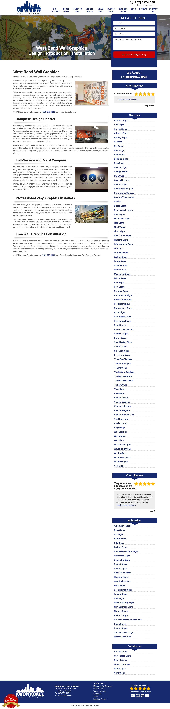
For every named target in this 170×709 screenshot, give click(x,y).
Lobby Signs (120, 261)
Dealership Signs (122, 560)
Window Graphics (122, 457)
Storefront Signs (122, 355)
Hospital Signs (121, 577)
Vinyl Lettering (121, 419)
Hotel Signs (119, 585)
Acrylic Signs (120, 129)
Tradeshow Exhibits (123, 380)
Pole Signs (119, 287)
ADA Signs (119, 125)
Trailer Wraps (120, 385)
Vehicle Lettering (122, 406)
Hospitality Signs (122, 581)
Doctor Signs (120, 568)
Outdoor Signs (77, 10)
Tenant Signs (120, 368)
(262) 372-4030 (144, 2)
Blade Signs (119, 150)
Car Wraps (119, 176)
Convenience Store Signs (126, 551)
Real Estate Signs (122, 316)
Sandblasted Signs (123, 342)
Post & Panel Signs (123, 295)
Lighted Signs (120, 257)
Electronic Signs (122, 218)
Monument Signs (122, 274)
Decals (117, 201)
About (95, 696)
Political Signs (121, 615)
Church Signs (120, 184)
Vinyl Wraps (119, 427)
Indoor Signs (66, 10)
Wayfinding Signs (122, 449)
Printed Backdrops (123, 299)
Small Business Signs (124, 632)
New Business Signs (123, 607)
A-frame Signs (121, 120)
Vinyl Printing (120, 423)
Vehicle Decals (121, 397)
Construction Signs (123, 188)
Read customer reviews (127, 100)
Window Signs (121, 461)
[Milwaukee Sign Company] (30, 691)
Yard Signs (119, 466)
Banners (118, 142)
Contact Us (153, 10)
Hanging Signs (121, 240)
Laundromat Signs (123, 590)
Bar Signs (118, 146)
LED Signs (119, 248)
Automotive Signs (122, 526)
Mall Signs (119, 598)
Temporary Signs (122, 363)
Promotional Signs (123, 308)
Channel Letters (121, 180)
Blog (133, 9)
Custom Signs (111, 10)
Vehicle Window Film (124, 414)
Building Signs (121, 159)
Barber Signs (120, 538)
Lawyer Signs (120, 594)
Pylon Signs (119, 312)
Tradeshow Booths (123, 376)
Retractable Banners (124, 329)
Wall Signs (119, 440)
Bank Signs (119, 530)
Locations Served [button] (99, 699)
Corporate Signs (122, 555)
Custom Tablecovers (124, 197)
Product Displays (122, 304)
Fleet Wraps (119, 227)
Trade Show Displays (124, 372)
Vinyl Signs (100, 10)
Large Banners (121, 252)
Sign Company (55, 10)
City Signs (119, 543)
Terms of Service (99, 691)
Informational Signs (123, 244)
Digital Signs (120, 206)
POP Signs (119, 282)
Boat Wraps (119, 154)
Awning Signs (120, 137)
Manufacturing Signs (124, 602)
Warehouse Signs (122, 444)
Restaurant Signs (122, 321)
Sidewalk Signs (121, 351)
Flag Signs (119, 223)
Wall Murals (119, 436)
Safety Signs (120, 338)
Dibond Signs (120, 660)
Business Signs (123, 10)
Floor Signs (119, 231)
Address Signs (121, 133)
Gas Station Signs (122, 235)
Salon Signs (120, 624)
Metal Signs (120, 269)
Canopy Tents (120, 171)
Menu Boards (120, 265)
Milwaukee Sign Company (102, 686)
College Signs (120, 547)
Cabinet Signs (120, 167)
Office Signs (120, 278)
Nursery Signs (121, 611)
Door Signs (119, 214)
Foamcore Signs (122, 664)
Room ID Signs (121, 333)
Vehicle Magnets (122, 410)
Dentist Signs (120, 564)
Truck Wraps (120, 389)
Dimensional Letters (123, 210)
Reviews (143, 9)
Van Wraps (119, 393)
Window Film (120, 453)
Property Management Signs (128, 619)
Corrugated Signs (122, 656)
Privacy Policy (98, 688)
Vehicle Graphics (122, 402)
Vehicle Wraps (89, 10)
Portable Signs (121, 291)
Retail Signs (120, 325)
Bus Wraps (119, 163)
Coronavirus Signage (124, 193)
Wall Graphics (120, 432)
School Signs (120, 346)
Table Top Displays (123, 359)
